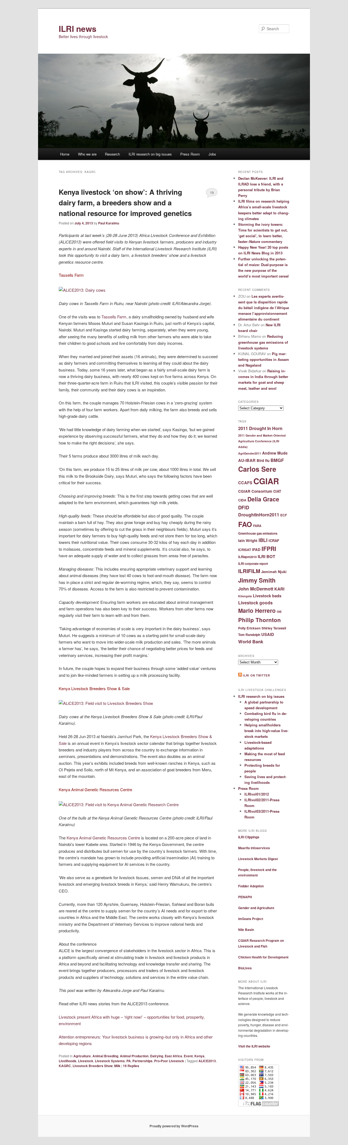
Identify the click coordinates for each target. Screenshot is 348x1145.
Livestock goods (255, 602)
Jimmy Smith (257, 580)
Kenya (199, 1055)
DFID (243, 507)
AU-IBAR (247, 460)
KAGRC (65, 1065)
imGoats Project (250, 918)
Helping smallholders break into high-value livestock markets (266, 730)
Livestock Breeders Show (93, 1065)
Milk (117, 1065)
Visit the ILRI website (254, 1046)
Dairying (156, 1055)
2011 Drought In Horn (260, 428)
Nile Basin (246, 929)
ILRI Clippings (248, 837)
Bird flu (263, 460)
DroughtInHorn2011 (258, 514)
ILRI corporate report (253, 563)
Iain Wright (247, 540)
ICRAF (274, 540)
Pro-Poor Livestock (169, 1060)
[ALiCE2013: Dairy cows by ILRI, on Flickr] (82, 290)
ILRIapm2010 (247, 557)
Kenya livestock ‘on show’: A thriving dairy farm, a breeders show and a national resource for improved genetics (125, 202)
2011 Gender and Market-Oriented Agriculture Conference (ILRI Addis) (262, 441)
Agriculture (82, 1055)
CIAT (277, 491)
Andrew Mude (275, 453)
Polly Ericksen (249, 628)
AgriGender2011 (249, 453)
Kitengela (245, 596)
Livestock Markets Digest (258, 858)
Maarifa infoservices (254, 847)
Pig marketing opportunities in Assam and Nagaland (263, 359)
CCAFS (245, 482)
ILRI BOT (266, 556)
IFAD (256, 549)
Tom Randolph (249, 634)
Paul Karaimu (108, 223)
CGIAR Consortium (255, 491)
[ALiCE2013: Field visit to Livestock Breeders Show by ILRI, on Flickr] (106, 703)
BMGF (277, 460)
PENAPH (245, 896)
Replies (131, 1065)
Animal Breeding (105, 1055)
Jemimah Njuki (274, 571)
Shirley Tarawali (274, 628)
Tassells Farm (113, 316)
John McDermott (255, 588)
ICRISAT (244, 549)
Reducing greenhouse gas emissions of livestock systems (263, 342)
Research (112, 154)
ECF (283, 515)
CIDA (242, 500)
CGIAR (266, 481)
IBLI (263, 540)
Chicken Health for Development (263, 957)
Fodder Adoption (251, 886)
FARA (257, 525)
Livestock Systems (110, 1060)
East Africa (173, 1055)
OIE (279, 612)
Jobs (212, 154)
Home (64, 154)
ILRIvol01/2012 (256, 794)
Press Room (190, 154)
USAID (267, 634)
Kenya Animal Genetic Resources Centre (103, 838)
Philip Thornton (259, 620)
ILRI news (78, 28)
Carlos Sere (257, 469)
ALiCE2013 (207, 1060)
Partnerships (142, 1060)
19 (212, 192)
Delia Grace (263, 499)
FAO (245, 524)
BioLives (245, 968)
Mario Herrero (257, 610)
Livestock (85, 1060)
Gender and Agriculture (256, 907)
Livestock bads (267, 595)
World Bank (250, 641)
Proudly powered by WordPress (174, 1125)
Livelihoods (67, 1060)
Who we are (87, 154)
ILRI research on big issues (150, 154)
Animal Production (134, 1055)
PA (128, 1060)
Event (188, 1055)
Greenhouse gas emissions (257, 533)
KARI (279, 589)
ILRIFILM (249, 571)
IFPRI (269, 548)
